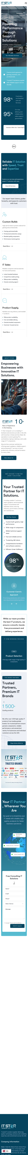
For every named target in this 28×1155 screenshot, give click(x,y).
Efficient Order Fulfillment (14, 549)
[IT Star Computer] (6, 3)
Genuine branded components (12, 322)
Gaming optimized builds (11, 231)
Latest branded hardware (11, 274)
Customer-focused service (11, 325)
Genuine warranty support (11, 282)
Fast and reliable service (14, 537)
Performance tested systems (12, 239)
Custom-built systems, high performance (14, 523)
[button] (12, 604)
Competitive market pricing (11, 277)
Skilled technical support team (14, 532)
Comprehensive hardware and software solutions (14, 545)
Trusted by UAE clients (13, 540)
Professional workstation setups (12, 234)
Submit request (17, 926)
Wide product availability (11, 279)
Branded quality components (12, 236)
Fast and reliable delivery (11, 320)
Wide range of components (14, 527)
